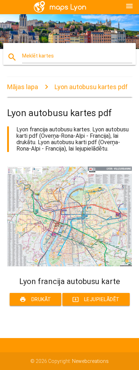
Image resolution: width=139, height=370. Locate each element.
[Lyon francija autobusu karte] (69, 264)
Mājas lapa (22, 87)
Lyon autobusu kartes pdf (91, 87)
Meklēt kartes (38, 56)
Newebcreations (90, 361)
